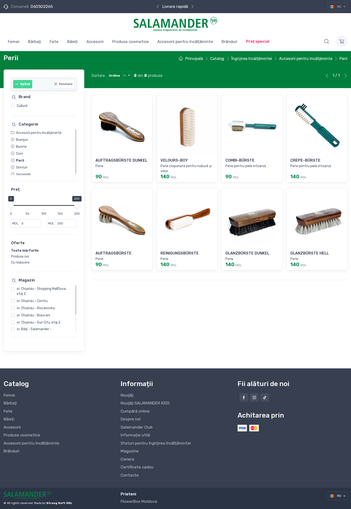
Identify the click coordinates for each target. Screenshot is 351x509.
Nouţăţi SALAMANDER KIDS (145, 403)
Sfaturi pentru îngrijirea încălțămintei (156, 443)
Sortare (98, 75)
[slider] (11, 205)
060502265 (42, 6)
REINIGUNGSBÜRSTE (179, 253)
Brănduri (11, 451)
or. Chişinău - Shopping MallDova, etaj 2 (41, 291)
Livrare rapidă (175, 6)
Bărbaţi (10, 403)
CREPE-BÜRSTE (305, 160)
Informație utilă (135, 435)
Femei (9, 395)
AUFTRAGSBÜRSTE (114, 253)
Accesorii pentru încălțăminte (31, 443)
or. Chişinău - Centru (32, 301)
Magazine (130, 451)
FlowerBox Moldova (139, 501)
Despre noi (131, 419)
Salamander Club (137, 427)
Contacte (130, 475)
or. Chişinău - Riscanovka (36, 308)
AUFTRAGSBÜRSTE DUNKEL (121, 160)
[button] (326, 41)
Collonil (22, 106)
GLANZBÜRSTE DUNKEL (247, 253)
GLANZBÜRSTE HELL (309, 253)
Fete (8, 411)
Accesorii (12, 427)
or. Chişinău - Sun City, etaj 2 (38, 322)
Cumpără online (135, 411)
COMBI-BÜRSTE (240, 160)
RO (339, 6)
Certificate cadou (137, 467)
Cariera (127, 459)
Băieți (9, 419)
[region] (44, 106)
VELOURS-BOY (174, 160)
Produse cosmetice (22, 435)
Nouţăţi (127, 395)
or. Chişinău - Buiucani (33, 315)
